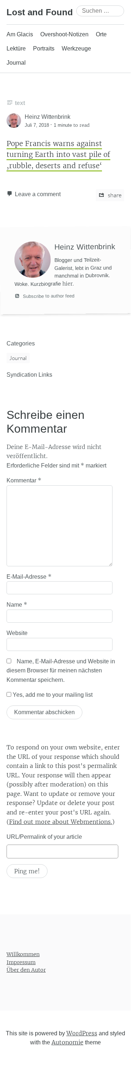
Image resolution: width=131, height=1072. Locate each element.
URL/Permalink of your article (44, 837)
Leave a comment (38, 194)
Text (20, 103)
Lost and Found (40, 12)
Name (17, 604)
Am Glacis (20, 34)
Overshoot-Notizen (64, 34)
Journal (16, 63)
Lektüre (16, 48)
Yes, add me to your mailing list (52, 695)
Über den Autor (26, 970)
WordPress (81, 1033)
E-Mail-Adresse (29, 576)
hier (67, 283)
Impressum (21, 962)
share (114, 195)
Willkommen (23, 954)
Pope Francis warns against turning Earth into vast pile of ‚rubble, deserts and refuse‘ (58, 154)
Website (17, 633)
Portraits (43, 48)
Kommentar (24, 480)
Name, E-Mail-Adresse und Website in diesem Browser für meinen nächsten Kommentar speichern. (61, 670)
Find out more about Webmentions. (60, 821)
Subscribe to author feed (47, 296)
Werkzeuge (76, 48)
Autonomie (67, 1042)
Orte (101, 34)
